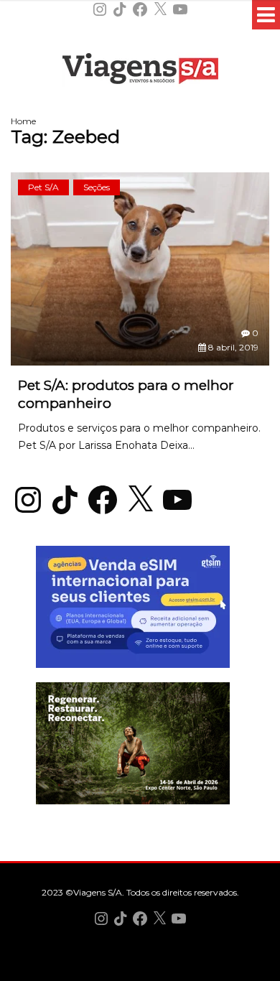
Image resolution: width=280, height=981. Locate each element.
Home (23, 121)
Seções (96, 187)
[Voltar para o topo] (140, 968)
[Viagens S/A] (140, 71)
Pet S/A (43, 187)
